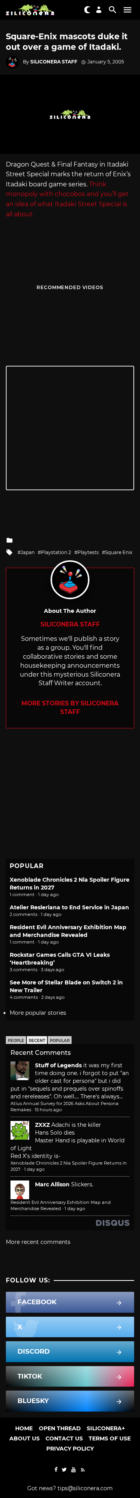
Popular (60, 1040)
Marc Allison (52, 1184)
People (16, 1040)
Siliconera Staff (53, 62)
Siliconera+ (106, 1428)
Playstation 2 (56, 552)
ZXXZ (42, 1124)
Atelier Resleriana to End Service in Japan (69, 907)
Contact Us (64, 1438)
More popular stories (38, 1012)
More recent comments (38, 1241)
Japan (28, 552)
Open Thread (60, 1428)
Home (24, 1428)
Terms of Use (110, 1438)
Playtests (88, 552)
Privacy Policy (70, 1448)
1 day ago (34, 1169)
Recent (37, 1040)
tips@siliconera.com (85, 1488)
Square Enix (118, 552)
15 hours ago (48, 1109)
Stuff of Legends (58, 1065)
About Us (24, 1438)
